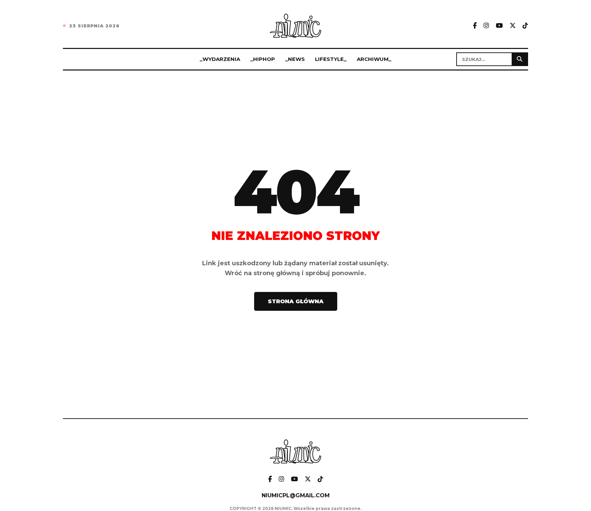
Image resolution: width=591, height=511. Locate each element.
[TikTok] (525, 26)
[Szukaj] (519, 59)
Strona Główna (296, 301)
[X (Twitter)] (513, 26)
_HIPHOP (262, 59)
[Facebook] (475, 26)
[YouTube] (499, 26)
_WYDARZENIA (220, 59)
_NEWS (295, 59)
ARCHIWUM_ (374, 59)
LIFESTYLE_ (330, 59)
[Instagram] (486, 26)
